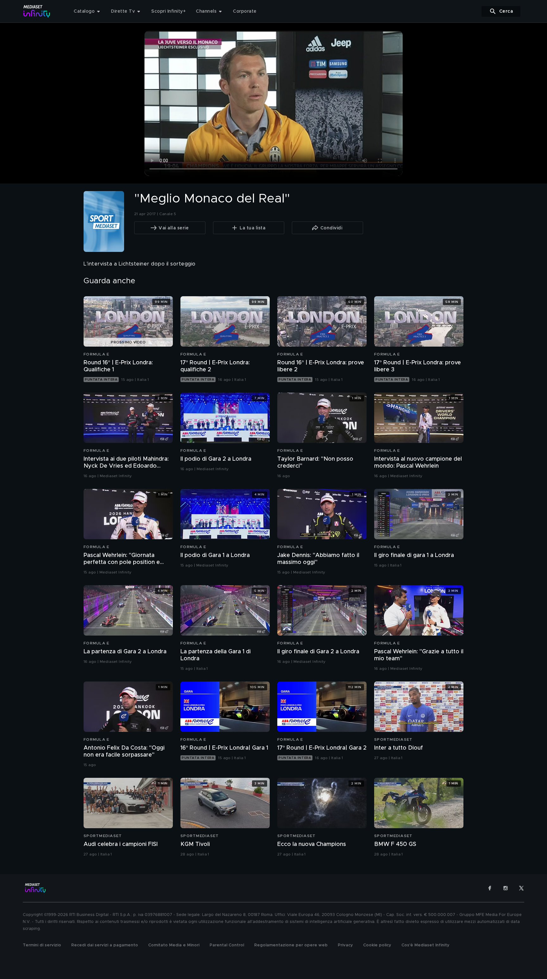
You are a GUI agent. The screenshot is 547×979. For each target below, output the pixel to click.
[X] (521, 888)
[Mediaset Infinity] (37, 11)
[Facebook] (490, 888)
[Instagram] (505, 888)
